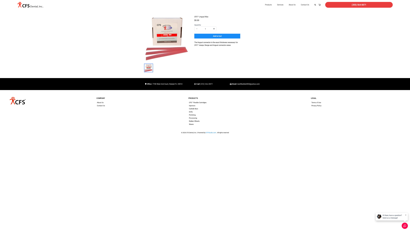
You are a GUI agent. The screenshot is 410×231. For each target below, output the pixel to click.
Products (268, 5)
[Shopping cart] (320, 5)
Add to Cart (217, 36)
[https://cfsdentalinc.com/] (30, 5)
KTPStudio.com (211, 132)
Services (280, 5)
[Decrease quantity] (197, 29)
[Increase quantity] (214, 29)
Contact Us (305, 5)
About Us (292, 5)
